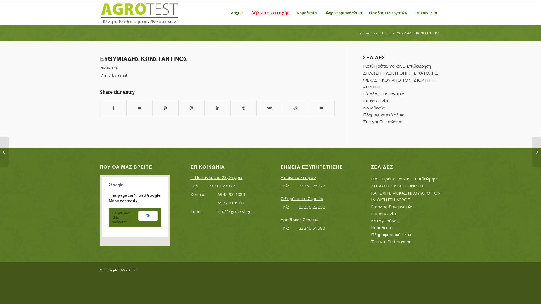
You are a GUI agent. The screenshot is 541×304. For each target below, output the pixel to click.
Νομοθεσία (374, 108)
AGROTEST (129, 270)
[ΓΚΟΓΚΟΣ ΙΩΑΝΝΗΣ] (4, 152)
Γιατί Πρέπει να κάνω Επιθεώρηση (397, 66)
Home (386, 33)
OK (147, 216)
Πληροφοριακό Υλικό (384, 114)
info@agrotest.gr (234, 211)
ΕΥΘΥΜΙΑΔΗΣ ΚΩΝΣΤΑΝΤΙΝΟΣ (143, 58)
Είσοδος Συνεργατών (384, 94)
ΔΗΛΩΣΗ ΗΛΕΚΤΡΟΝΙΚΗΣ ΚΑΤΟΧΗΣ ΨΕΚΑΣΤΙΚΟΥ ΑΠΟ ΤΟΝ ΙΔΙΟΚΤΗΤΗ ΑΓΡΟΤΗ (400, 80)
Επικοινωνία (375, 101)
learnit (122, 75)
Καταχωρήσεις (385, 220)
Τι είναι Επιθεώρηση (383, 121)
